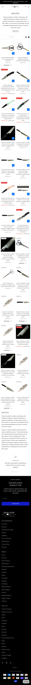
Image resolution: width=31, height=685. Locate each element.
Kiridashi (4, 632)
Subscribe (15, 503)
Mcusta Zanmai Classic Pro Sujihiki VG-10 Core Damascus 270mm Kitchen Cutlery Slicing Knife (23, 88)
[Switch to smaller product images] (28, 37)
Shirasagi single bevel (8, 566)
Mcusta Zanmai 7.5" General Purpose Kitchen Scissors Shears (23, 59)
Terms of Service (6, 538)
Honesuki (4, 620)
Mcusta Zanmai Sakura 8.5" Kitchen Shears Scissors (8, 59)
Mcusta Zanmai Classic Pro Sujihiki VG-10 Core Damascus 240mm (23, 144)
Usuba (3, 652)
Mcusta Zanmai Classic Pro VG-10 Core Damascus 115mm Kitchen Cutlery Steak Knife (8, 228)
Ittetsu (3, 575)
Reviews (4, 527)
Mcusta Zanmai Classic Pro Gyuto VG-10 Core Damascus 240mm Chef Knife (8, 145)
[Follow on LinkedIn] (10, 663)
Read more (15, 31)
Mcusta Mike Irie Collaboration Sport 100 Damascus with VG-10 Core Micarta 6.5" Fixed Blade (8, 88)
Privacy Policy (5, 544)
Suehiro (4, 592)
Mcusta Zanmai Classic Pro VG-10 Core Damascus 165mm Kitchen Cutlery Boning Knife (23, 173)
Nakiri (3, 641)
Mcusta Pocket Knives (8, 638)
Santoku (4, 646)
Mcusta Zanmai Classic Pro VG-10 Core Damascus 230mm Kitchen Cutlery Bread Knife (8, 257)
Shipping (4, 535)
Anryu (3, 555)
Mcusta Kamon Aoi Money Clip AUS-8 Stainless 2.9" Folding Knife (8, 344)
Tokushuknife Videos (8, 530)
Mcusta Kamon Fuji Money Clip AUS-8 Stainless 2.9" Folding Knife (23, 373)
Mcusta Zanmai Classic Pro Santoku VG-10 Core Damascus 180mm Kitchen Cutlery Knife (8, 373)
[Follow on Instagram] (6, 663)
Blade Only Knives (7, 612)
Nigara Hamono (6, 587)
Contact (4, 533)
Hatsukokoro (5, 563)
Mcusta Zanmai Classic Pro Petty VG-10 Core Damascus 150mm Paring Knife (23, 201)
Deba (3, 618)
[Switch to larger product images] (26, 37)
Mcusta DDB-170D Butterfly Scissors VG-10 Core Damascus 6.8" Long (8, 285)
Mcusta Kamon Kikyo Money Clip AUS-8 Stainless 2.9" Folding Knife (8, 314)
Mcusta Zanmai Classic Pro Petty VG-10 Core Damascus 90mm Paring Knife (23, 314)
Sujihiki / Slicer (6, 649)
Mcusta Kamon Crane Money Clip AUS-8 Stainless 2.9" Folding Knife (23, 400)
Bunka (3, 615)
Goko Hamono (6, 561)
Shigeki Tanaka (6, 598)
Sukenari (4, 601)
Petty (3, 644)
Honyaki (4, 629)
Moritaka (4, 581)
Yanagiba (4, 658)
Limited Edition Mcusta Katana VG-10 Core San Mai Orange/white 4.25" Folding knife (8, 201)
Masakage (4, 578)
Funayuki (4, 623)
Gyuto (3, 626)
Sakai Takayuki (6, 590)
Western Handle (6, 655)
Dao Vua (4, 558)
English (15, 667)
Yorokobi (4, 569)
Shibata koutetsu (6, 595)
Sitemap (4, 547)
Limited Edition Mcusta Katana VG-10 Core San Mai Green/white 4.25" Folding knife (8, 116)
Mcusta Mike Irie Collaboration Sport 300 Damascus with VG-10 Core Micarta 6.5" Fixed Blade (23, 228)
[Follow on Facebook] (2, 663)
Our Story (4, 524)
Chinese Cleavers (7, 609)
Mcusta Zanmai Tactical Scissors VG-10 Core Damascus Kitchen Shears (23, 256)
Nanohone (4, 584)
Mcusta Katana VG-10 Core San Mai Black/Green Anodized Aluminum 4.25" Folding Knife (23, 117)
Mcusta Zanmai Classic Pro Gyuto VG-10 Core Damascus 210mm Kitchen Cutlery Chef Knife (23, 286)
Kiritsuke (4, 635)
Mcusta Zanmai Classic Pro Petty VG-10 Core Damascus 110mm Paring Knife (8, 172)
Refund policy (5, 541)
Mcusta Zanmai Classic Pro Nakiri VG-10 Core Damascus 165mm (23, 343)
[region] (15, 462)
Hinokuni (4, 572)
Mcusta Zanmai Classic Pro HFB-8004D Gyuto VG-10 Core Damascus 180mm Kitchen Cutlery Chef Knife (8, 401)
